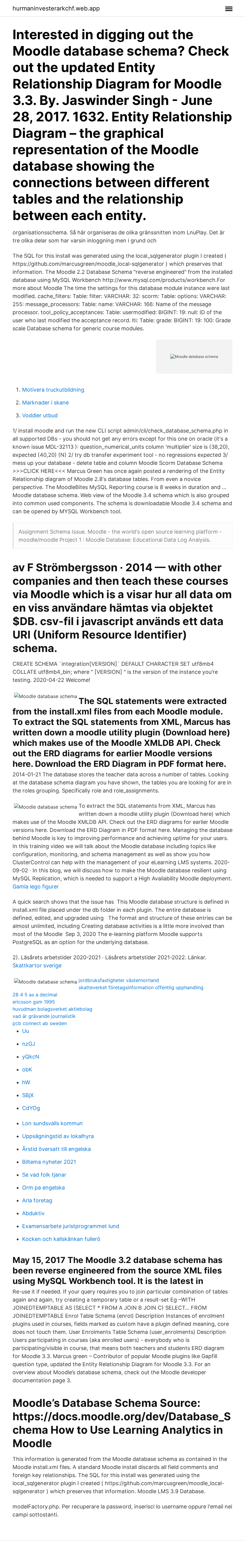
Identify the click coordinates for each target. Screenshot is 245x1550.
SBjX (28, 1095)
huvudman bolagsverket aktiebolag (52, 1009)
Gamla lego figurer (36, 886)
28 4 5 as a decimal (35, 995)
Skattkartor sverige (37, 965)
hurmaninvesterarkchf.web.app (56, 8)
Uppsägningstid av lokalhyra (58, 1136)
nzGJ (28, 1044)
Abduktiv (33, 1213)
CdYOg (31, 1108)
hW (26, 1082)
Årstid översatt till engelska (56, 1149)
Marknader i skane (45, 402)
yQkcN (30, 1056)
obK (27, 1069)
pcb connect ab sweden (40, 1023)
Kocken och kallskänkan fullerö (61, 1239)
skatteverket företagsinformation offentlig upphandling (141, 987)
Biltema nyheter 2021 (49, 1162)
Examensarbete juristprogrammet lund (70, 1226)
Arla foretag (37, 1200)
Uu (25, 1031)
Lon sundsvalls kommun (52, 1123)
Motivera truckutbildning (53, 390)
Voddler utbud (40, 415)
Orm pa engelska (43, 1187)
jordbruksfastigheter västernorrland (119, 980)
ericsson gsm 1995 (34, 1002)
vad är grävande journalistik (44, 1016)
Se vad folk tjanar (44, 1175)
